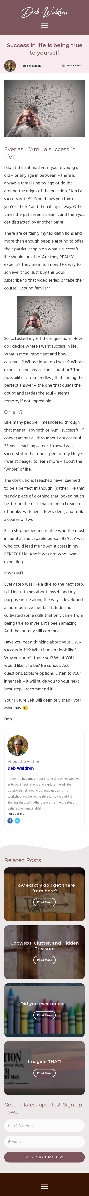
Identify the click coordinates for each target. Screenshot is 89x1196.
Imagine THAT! (44, 1061)
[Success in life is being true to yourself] (44, 108)
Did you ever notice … (44, 1003)
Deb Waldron (21, 768)
